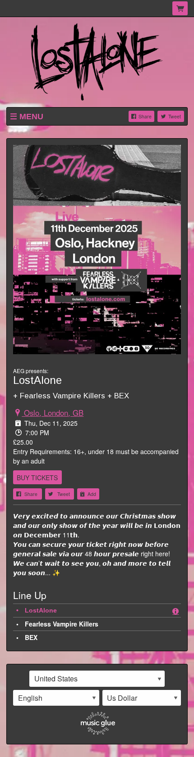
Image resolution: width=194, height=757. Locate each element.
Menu (31, 116)
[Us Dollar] (141, 698)
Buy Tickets (37, 477)
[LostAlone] (97, 60)
